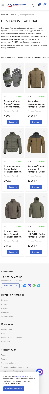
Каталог (4, 300)
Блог (3, 333)
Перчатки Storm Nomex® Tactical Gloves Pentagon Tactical (12, 104)
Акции (4, 304)
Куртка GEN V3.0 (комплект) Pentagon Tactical (36, 169)
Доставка (5, 355)
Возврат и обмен (8, 363)
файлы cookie (20, 376)
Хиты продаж (7, 316)
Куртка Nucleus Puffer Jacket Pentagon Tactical (12, 169)
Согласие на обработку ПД (12, 371)
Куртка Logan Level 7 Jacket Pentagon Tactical (12, 234)
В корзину (13, 122)
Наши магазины (10, 286)
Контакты (5, 341)
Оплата (4, 359)
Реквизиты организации (12, 337)
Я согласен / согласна (13, 389)
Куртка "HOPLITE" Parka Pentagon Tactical (36, 234)
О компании (6, 329)
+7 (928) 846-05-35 (11, 277)
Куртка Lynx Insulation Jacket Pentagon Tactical (36, 104)
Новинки (5, 312)
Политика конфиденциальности (15, 367)
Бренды (4, 308)
